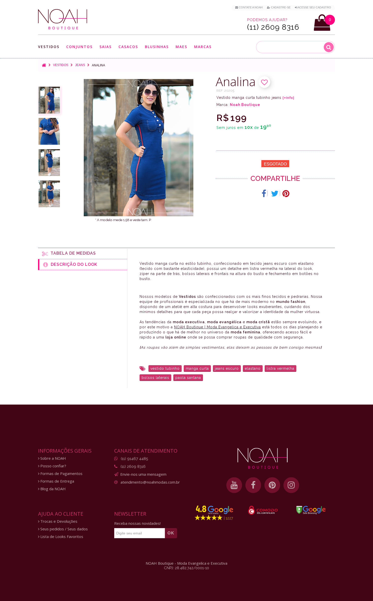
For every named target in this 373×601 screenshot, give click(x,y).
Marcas (203, 47)
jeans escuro (227, 368)
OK (171, 533)
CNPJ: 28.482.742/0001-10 (186, 568)
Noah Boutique (245, 105)
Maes (181, 47)
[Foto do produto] (49, 100)
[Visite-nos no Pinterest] (272, 485)
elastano (253, 368)
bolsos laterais (155, 378)
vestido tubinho (165, 368)
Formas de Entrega (56, 481)
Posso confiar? (52, 466)
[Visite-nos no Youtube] (234, 485)
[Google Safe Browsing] (311, 510)
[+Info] (288, 98)
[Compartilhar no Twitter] (275, 193)
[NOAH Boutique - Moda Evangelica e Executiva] (62, 19)
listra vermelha (280, 368)
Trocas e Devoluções (58, 521)
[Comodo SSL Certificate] (263, 510)
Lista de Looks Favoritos (61, 536)
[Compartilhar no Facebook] (264, 193)
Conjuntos (79, 47)
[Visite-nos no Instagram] (291, 485)
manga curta (197, 368)
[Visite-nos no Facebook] (253, 485)
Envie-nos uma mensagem (143, 474)
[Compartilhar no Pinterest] (286, 193)
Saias (105, 47)
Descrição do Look (72, 264)
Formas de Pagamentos (60, 473)
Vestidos (48, 47)
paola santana (188, 378)
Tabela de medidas (72, 253)
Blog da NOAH (52, 488)
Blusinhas (157, 47)
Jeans (80, 65)
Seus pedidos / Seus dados (63, 529)
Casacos (128, 47)
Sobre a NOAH (52, 458)
